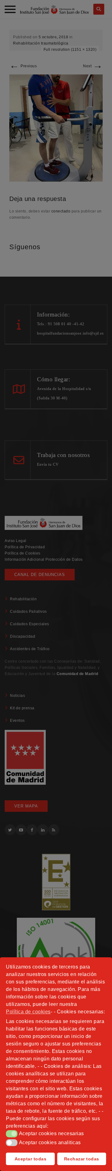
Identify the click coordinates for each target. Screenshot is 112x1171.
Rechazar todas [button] (81, 1158)
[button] (11, 1133)
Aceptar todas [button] (31, 1158)
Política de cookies (28, 1011)
